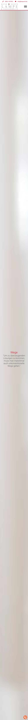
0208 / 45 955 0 (9, 1)
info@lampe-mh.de (22, 1)
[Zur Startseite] (10, 9)
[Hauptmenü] (25, 7)
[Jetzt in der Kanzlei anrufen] (25, 717)
